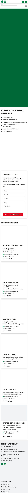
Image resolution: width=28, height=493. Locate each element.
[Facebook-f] (23, 2)
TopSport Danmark (9, 444)
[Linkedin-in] (26, 2)
